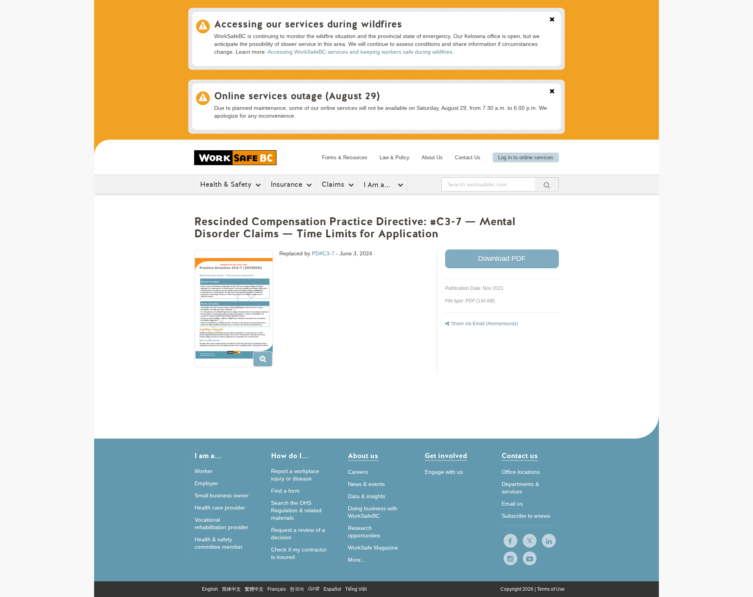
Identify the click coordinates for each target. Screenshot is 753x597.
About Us (432, 157)
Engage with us (444, 472)
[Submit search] (546, 184)
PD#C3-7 (323, 253)
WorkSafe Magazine (373, 547)
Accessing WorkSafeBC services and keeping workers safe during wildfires (359, 52)
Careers (358, 472)
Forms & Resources (344, 157)
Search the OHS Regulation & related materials (296, 510)
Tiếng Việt (356, 589)
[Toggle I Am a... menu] (401, 185)
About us (363, 456)
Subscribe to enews (526, 516)
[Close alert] (552, 20)
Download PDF (502, 258)
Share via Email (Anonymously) (484, 323)
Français (276, 589)
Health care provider (220, 507)
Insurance (286, 184)
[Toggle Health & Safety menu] (259, 185)
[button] (236, 311)
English (210, 589)
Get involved (446, 456)
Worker (204, 471)
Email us (512, 504)
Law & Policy (394, 157)
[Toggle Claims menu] (352, 185)
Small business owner (222, 495)
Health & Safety (225, 184)
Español (332, 589)
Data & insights (366, 496)
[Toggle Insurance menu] (310, 185)
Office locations (521, 472)
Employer (206, 483)
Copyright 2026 (517, 589)
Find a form (285, 491)
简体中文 (231, 589)
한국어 (297, 589)
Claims (333, 184)
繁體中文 (254, 589)
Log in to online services (525, 157)
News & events (366, 484)
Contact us (520, 456)
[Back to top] (614, 555)
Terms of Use (551, 589)
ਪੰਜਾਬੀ (314, 589)
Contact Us (467, 157)
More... (357, 560)
